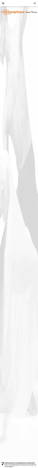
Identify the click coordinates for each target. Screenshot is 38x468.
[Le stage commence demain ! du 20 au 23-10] (19, 246)
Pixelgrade (28, 460)
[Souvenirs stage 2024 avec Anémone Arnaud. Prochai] (19, 266)
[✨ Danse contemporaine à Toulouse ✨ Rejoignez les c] (19, 346)
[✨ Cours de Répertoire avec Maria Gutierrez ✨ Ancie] (19, 326)
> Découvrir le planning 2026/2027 (15, 222)
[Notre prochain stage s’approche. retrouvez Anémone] (19, 286)
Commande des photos (10, 198)
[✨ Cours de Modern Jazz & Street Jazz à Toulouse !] (19, 306)
